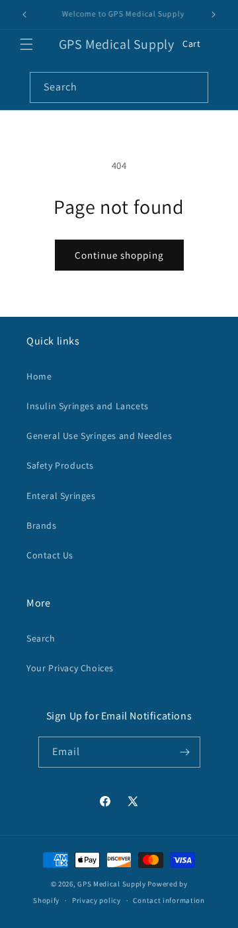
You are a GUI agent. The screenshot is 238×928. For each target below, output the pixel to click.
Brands (41, 525)
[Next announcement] (213, 14)
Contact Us (49, 555)
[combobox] (119, 87)
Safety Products (60, 465)
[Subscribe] (185, 752)
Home (39, 376)
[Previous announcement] (24, 14)
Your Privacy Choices (70, 668)
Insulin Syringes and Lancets (87, 406)
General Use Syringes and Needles (99, 436)
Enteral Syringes (61, 496)
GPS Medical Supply (111, 883)
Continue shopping (119, 255)
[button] (26, 44)
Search (41, 638)
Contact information (168, 900)
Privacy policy (96, 900)
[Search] (193, 87)
